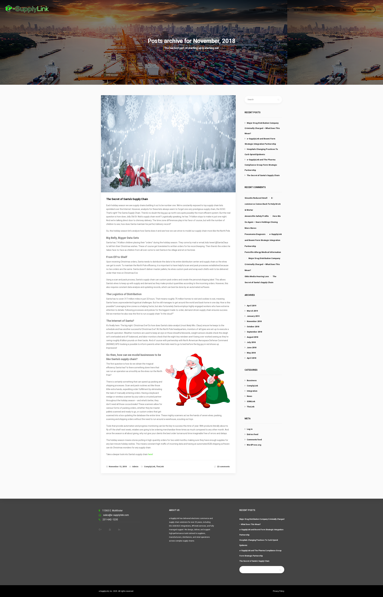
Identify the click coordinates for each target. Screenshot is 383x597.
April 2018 (251, 358)
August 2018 (252, 337)
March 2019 (252, 311)
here (150, 454)
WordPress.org (254, 445)
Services (266, 10)
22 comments (223, 466)
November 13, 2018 (118, 466)
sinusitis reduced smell (256, 198)
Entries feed (252, 434)
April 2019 (251, 305)
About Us (283, 10)
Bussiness (252, 380)
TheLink (160, 466)
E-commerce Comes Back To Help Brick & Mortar (263, 204)
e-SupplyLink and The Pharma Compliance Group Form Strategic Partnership (261, 165)
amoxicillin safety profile (257, 216)
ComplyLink (149, 466)
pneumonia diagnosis (255, 234)
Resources (301, 10)
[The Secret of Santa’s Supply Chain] (171, 148)
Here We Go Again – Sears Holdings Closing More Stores (263, 222)
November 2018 (254, 321)
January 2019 (253, 316)
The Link (341, 10)
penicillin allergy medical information (263, 252)
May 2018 (251, 353)
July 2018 (251, 342)
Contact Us (363, 10)
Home (252, 10)
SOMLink (251, 401)
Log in (250, 429)
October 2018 (253, 326)
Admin (135, 466)
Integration (252, 391)
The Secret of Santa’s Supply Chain (263, 175)
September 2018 (254, 332)
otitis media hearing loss (257, 276)
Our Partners (322, 10)
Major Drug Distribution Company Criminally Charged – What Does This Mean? (262, 128)
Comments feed (254, 439)
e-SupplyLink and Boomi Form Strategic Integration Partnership (263, 240)
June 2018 (251, 347)
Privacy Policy (278, 591)
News (249, 396)
